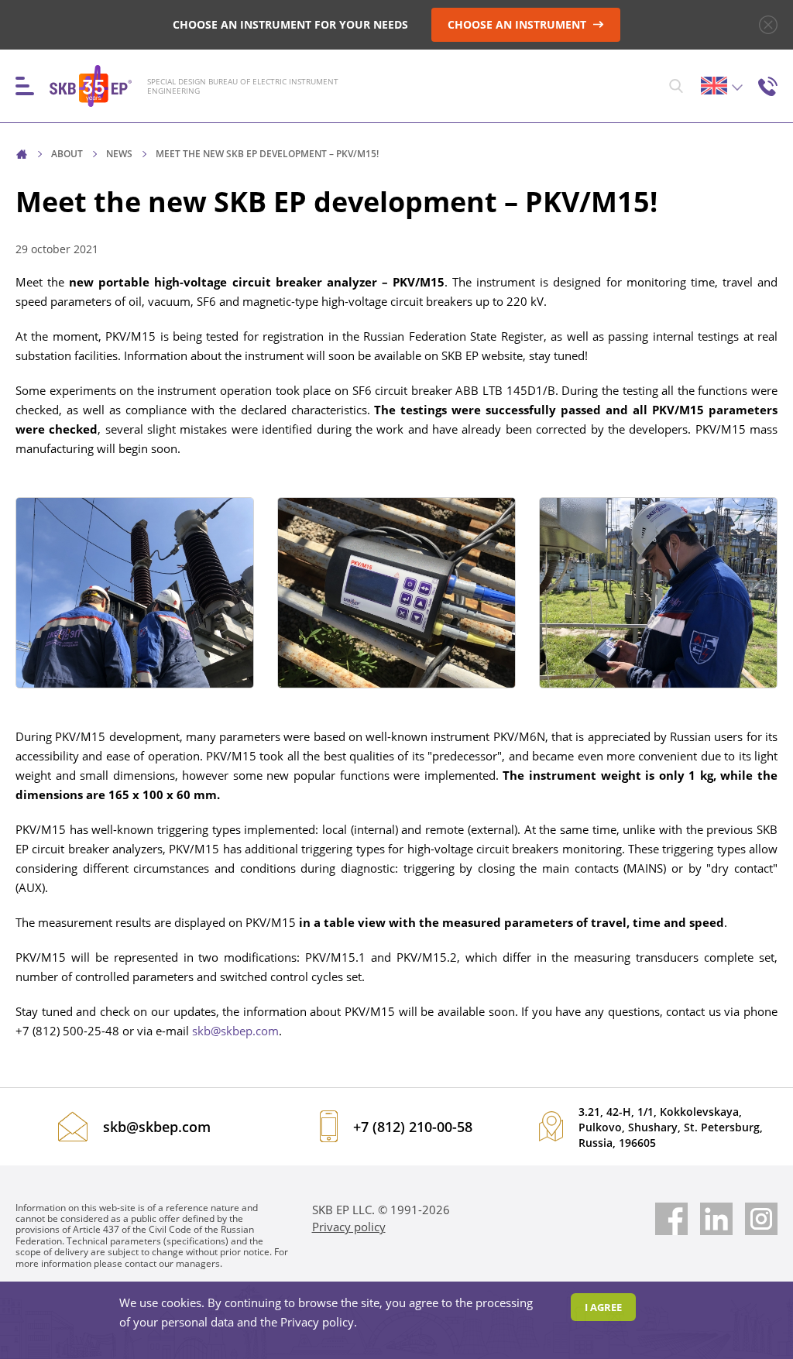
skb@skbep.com (235, 1030)
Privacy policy (349, 1226)
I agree (603, 1307)
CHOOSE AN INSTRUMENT (518, 24)
